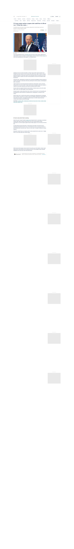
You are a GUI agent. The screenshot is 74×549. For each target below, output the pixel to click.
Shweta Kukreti (18, 154)
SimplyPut (24, 20)
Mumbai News (39, 20)
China (44, 55)
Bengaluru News (33, 20)
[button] (14, 16)
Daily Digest (53, 20)
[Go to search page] (16, 16)
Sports (20, 20)
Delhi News (28, 20)
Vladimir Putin (28, 120)
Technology (43, 20)
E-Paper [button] (53, 16)
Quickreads (48, 20)
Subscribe (56, 16)
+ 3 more (57, 20)
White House (28, 54)
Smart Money (16, 20)
